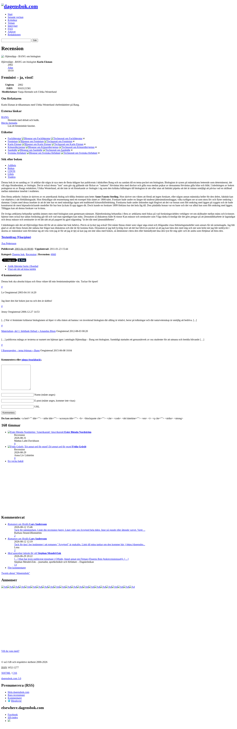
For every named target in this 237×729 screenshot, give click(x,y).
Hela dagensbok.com (18, 692)
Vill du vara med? (10, 651)
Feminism (13, 141)
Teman (11, 23)
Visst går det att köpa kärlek (22, 269)
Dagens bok (18, 254)
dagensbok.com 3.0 (11, 678)
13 (15, 564)
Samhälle (12, 150)
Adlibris (12, 165)
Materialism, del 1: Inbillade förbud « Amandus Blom (28, 331)
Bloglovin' (16, 700)
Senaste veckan (15, 17)
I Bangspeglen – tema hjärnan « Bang (20, 350)
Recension (31, 254)
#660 (53, 254)
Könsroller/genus (16, 147)
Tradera (11, 177)
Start (10, 14)
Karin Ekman (14, 144)
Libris (11, 174)
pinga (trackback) (31, 359)
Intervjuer (13, 26)
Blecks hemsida (9, 123)
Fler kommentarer (17, 567)
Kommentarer (15, 698)
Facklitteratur (14, 138)
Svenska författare (17, 153)
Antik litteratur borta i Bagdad (23, 266)
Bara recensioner (16, 695)
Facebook (13, 714)
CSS (14, 673)
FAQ (10, 28)
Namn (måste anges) (44, 394)
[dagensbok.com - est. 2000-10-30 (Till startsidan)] (19, 6)
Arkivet (11, 31)
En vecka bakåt (15, 461)
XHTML (5, 673)
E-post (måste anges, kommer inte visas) (54, 400)
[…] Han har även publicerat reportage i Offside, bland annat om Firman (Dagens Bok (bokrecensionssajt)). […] (71, 559)
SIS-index (13, 717)
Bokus (11, 168)
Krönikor (12, 20)
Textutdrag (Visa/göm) (16, 237)
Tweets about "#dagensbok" (15, 573)
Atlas (10, 67)
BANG (5, 117)
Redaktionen (14, 34)
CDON (11, 171)
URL (37, 406)
